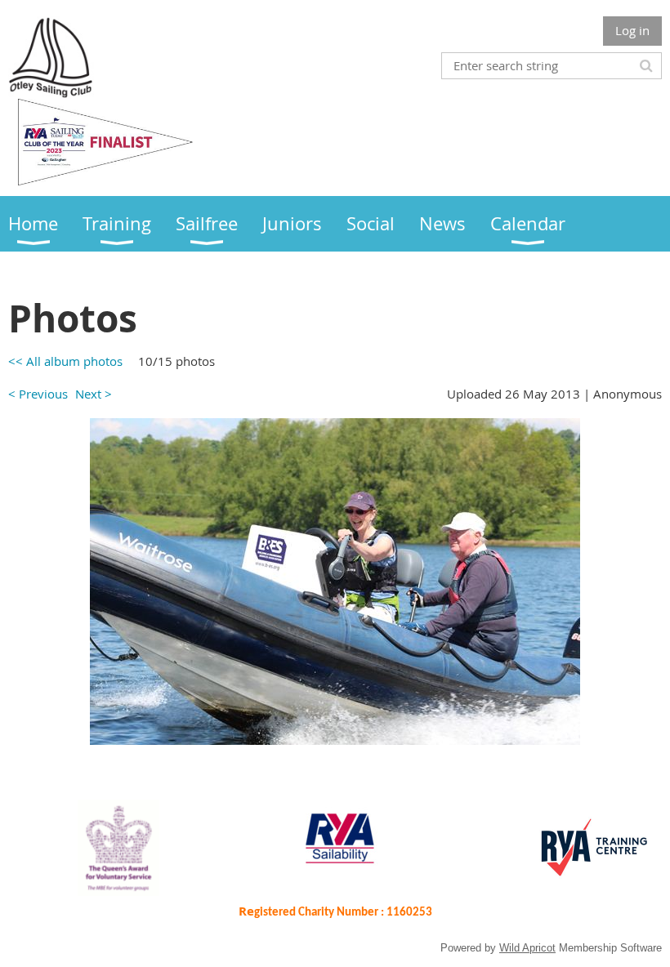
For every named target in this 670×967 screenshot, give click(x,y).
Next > (93, 393)
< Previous (38, 393)
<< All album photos (65, 361)
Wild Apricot (527, 948)
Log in (632, 30)
